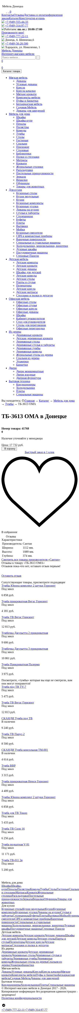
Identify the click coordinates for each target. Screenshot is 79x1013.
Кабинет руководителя (30, 318)
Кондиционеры (25, 384)
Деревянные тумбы (28, 348)
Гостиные (22, 140)
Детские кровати (26, 265)
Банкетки (22, 364)
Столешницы (24, 216)
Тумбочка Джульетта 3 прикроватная (24, 648)
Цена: (5, 445)
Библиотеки (23, 153)
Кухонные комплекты (29, 203)
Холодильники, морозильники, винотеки (42, 245)
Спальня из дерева (27, 358)
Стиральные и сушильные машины (38, 242)
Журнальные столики (29, 166)
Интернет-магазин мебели (17, 52)
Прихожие (22, 146)
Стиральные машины (29, 394)
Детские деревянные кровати (34, 338)
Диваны (21, 80)
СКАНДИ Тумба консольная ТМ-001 (24, 749)
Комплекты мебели (28, 97)
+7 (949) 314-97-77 (16, 25)
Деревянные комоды (29, 351)
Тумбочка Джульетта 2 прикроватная (24, 632)
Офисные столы (26, 302)
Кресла (20, 87)
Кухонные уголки (27, 206)
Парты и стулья (25, 282)
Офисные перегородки (30, 328)
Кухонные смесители (29, 232)
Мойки (20, 229)
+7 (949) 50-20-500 (16, 43)
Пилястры (22, 127)
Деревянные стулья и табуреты (35, 344)
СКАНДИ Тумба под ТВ (17, 718)
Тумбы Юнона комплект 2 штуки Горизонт (28, 585)
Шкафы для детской (28, 272)
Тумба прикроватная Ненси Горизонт (25, 781)
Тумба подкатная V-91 (15, 844)
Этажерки (22, 361)
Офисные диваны (27, 311)
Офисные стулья (26, 305)
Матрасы (21, 160)
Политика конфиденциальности (21, 998)
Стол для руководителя (30, 321)
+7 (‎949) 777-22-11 (16, 36)
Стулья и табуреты (27, 212)
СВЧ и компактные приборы (34, 236)
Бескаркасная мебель (29, 104)
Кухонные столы (26, 193)
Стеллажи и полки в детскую (34, 295)
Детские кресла (25, 288)
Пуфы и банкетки (27, 100)
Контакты (7, 14)
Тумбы (20, 133)
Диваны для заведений (30, 110)
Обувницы (23, 183)
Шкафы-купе (24, 120)
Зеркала (21, 176)
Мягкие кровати (26, 94)
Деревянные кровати (29, 335)
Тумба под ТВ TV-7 (13, 686)
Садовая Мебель (26, 107)
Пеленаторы (24, 285)
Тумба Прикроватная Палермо (20, 664)
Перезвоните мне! (12, 32)
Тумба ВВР (8, 765)
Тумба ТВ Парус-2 (13, 734)
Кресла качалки (26, 90)
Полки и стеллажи (27, 156)
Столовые (22, 150)
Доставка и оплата (35, 14)
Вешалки (22, 179)
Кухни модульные (27, 196)
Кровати (21, 163)
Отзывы (19, 14)
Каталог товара (11, 71)
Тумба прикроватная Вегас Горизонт (24, 601)
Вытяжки (22, 226)
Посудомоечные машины (32, 252)
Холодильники (25, 387)
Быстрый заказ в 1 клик (39, 452)
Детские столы (25, 278)
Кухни (20, 199)
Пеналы (21, 123)
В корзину (9, 448)
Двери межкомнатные (30, 371)
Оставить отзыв (11, 575)
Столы (20, 137)
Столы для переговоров (31, 325)
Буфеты (21, 219)
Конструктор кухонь (32, 18)
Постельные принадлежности (34, 173)
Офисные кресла (26, 308)
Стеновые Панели (27, 255)
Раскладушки (24, 170)
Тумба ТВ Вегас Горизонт (17, 617)
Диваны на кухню (27, 209)
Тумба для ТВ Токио (14, 812)
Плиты (20, 222)
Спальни (21, 143)
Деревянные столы (28, 341)
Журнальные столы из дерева (34, 354)
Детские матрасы (27, 292)
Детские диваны (26, 269)
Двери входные (25, 374)
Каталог (14, 18)
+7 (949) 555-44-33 (16, 21)
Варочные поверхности (31, 239)
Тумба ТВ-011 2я (11, 860)
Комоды (21, 130)
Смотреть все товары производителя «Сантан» (30, 559)
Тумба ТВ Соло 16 (13, 828)
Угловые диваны (26, 84)
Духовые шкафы (26, 249)
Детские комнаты (27, 262)
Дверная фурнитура (28, 377)
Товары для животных (30, 186)
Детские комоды (26, 275)
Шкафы (21, 117)
